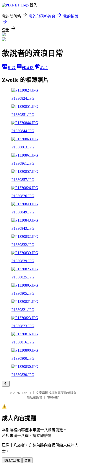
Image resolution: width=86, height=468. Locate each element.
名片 (44, 68)
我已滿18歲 (12, 460)
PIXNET (26, 393)
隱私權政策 (34, 397)
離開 (27, 460)
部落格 (28, 68)
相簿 (12, 68)
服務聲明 (53, 397)
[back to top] (6, 384)
